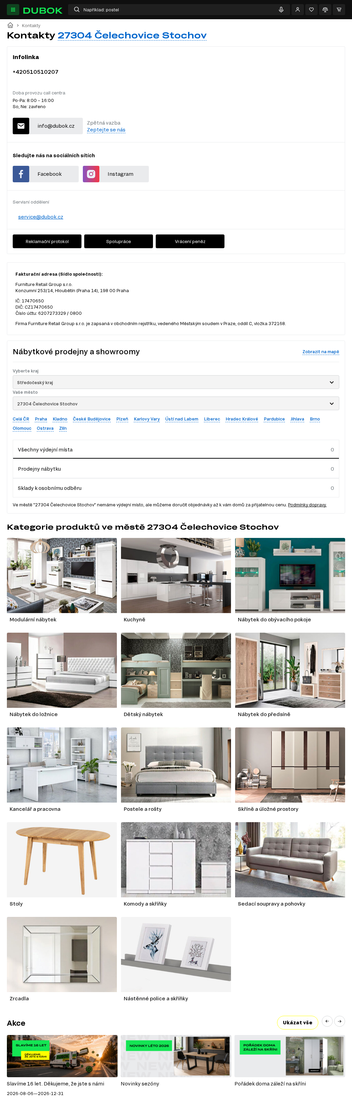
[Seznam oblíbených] (311, 9)
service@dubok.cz (40, 217)
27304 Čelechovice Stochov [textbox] (47, 403)
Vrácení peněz (190, 241)
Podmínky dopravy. (307, 504)
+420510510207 (35, 71)
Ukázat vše (297, 1022)
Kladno (60, 418)
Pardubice (274, 418)
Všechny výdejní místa (45, 449)
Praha (41, 418)
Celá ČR (21, 418)
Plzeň (122, 418)
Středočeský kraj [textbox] (35, 382)
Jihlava (297, 418)
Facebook (49, 174)
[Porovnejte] (325, 9)
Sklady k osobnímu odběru (49, 488)
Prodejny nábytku (39, 469)
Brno (315, 418)
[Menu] (13, 9)
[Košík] (339, 9)
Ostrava (45, 428)
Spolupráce (118, 241)
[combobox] (176, 382)
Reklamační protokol (47, 241)
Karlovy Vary (147, 418)
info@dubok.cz (56, 126)
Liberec (212, 418)
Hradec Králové (242, 418)
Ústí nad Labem (181, 418)
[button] (327, 1021)
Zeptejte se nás (106, 130)
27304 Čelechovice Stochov (132, 35)
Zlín (63, 428)
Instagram (120, 174)
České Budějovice (92, 418)
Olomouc (22, 428)
